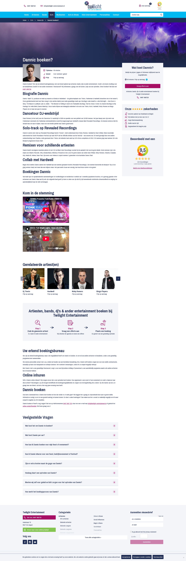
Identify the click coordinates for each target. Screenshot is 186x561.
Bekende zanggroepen (67, 533)
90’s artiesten (64, 519)
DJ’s (51, 14)
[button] (70, 425)
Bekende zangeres (66, 529)
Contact (116, 14)
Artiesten (35, 14)
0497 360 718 (67, 403)
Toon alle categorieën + (93, 537)
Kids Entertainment (89, 14)
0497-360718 (31, 6)
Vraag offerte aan (143, 86)
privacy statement (151, 532)
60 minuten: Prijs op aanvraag (137, 80)
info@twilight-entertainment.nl (54, 6)
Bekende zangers (65, 526)
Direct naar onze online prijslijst (38, 530)
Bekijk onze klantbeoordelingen (142, 168)
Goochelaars (97, 526)
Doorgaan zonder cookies (142, 557)
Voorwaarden (158, 557)
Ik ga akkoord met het (144, 532)
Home (26, 14)
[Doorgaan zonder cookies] (184, 557)
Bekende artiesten (65, 522)
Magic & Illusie (98, 523)
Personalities (105, 14)
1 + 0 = (133, 536)
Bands (44, 14)
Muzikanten (60, 14)
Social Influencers (99, 519)
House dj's (40, 20)
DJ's (31, 20)
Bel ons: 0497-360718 (34, 517)
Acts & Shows (73, 14)
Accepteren (126, 557)
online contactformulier (29, 406)
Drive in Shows (98, 516)
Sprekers (96, 533)
